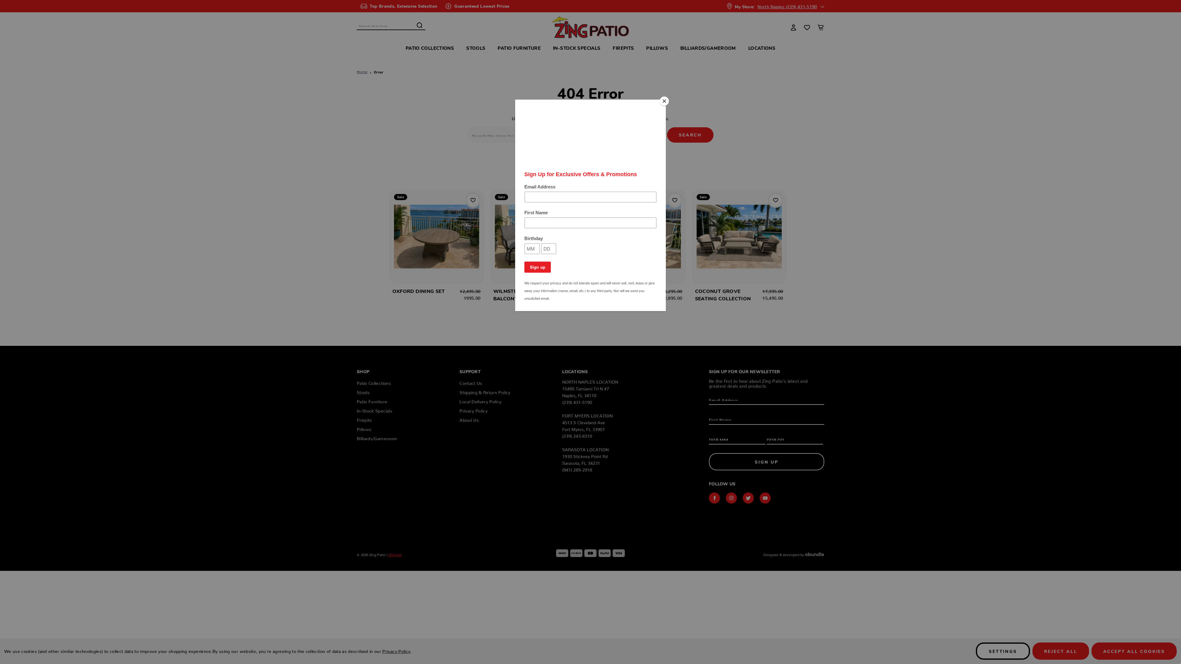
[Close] (664, 101)
